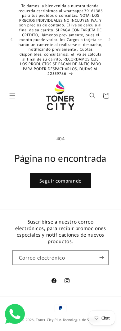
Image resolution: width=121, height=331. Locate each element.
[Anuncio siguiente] (109, 39)
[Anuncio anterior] (11, 39)
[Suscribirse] (101, 257)
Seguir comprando (60, 180)
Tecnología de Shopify (81, 319)
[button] (12, 95)
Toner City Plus (49, 319)
